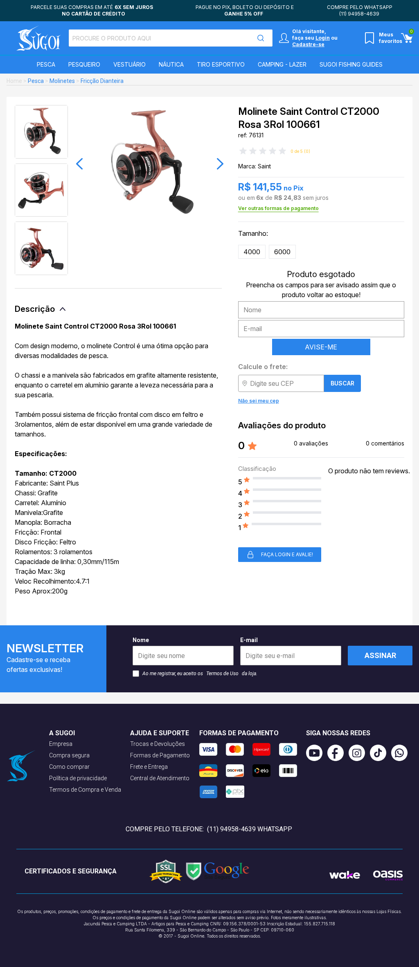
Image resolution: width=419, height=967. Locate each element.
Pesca (46, 64)
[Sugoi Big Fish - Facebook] (338, 753)
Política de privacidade (78, 778)
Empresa (60, 744)
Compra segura (69, 755)
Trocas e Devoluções (157, 744)
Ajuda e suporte (159, 733)
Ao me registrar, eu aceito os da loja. (199, 673)
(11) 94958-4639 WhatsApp (249, 829)
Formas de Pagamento (160, 755)
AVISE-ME (321, 347)
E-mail (249, 640)
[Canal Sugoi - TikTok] (380, 753)
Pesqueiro (84, 64)
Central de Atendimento (159, 778)
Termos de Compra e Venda (85, 789)
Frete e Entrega (149, 766)
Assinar (380, 655)
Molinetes (62, 81)
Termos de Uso (222, 673)
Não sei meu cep (258, 401)
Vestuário (129, 64)
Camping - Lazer (282, 64)
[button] (79, 164)
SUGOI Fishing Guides (351, 64)
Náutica (171, 64)
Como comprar (69, 766)
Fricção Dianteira (102, 81)
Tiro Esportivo (221, 64)
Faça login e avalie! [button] (287, 554)
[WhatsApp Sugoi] (401, 753)
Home (14, 81)
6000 (282, 252)
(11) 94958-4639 (359, 14)
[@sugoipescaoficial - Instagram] (359, 753)
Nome (141, 640)
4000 (251, 252)
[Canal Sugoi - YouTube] (316, 753)
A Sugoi (62, 733)
